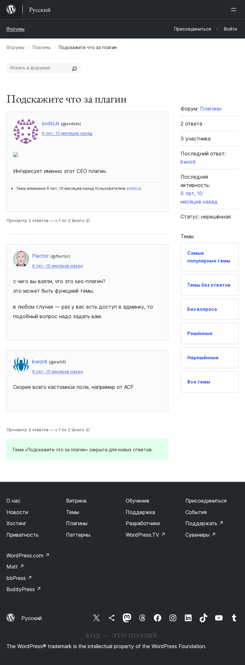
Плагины (42, 47)
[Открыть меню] (235, 9)
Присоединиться (205, 500)
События (196, 512)
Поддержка (140, 512)
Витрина (76, 500)
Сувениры (200, 535)
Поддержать (204, 523)
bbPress (19, 578)
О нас (13, 500)
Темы (72, 512)
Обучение (137, 500)
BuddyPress (23, 589)
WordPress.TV (146, 535)
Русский (31, 618)
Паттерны (78, 535)
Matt (15, 566)
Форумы (15, 29)
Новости (17, 512)
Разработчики (143, 523)
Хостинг (16, 523)
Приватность (22, 535)
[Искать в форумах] (74, 68)
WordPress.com (28, 555)
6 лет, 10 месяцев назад (67, 133)
